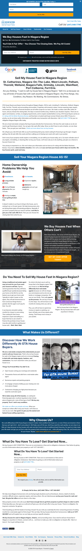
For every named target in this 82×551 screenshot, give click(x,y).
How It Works (27, 29)
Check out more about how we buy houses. (40, 128)
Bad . (29, 176)
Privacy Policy (58, 537)
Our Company (48, 29)
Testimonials (37, 29)
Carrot (51, 548)
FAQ (35, 537)
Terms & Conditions (69, 537)
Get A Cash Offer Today (74, 21)
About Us (5, 29)
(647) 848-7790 (74, 25)
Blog (77, 537)
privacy (29, 57)
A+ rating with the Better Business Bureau (15, 116)
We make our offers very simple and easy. (15, 406)
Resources (50, 537)
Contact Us (21, 537)
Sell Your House (15, 29)
